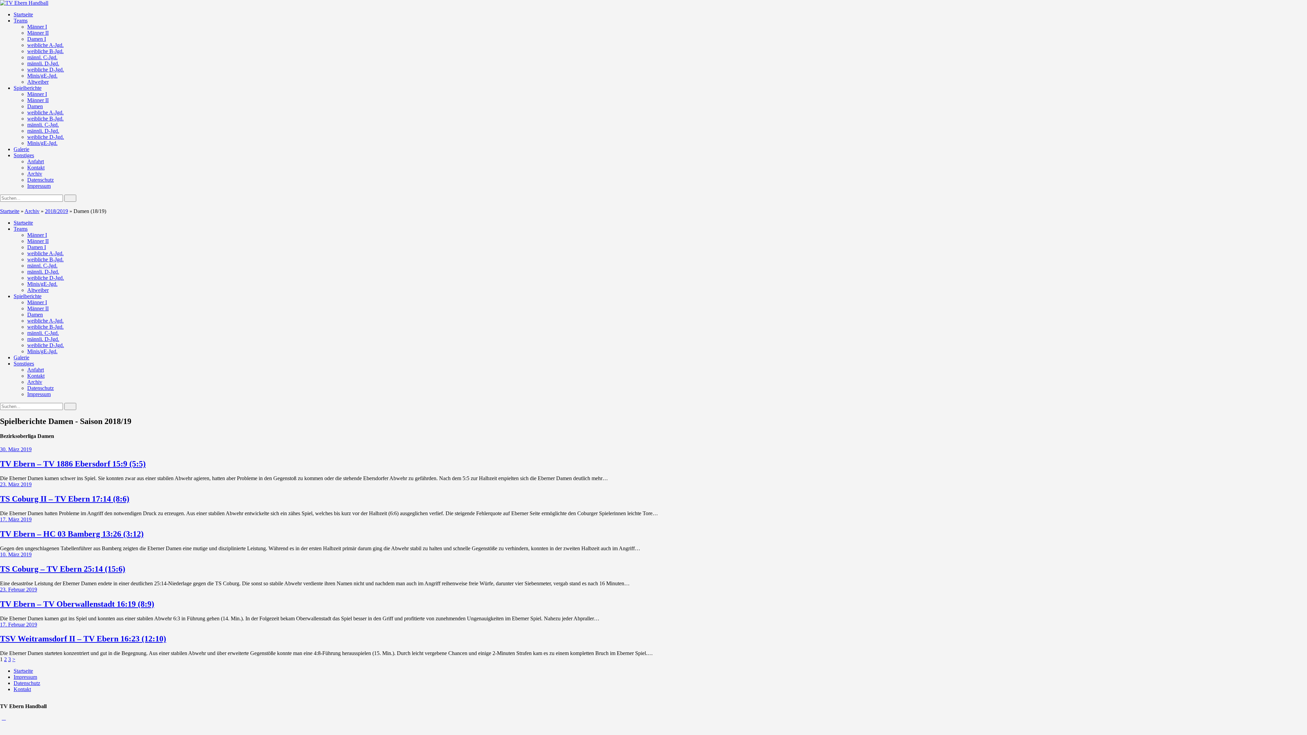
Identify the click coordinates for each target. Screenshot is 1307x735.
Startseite (9, 211)
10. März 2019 (16, 554)
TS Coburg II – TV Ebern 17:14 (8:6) (64, 498)
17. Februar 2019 (18, 624)
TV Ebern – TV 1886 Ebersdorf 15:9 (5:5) (73, 463)
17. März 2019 (16, 519)
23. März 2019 (16, 484)
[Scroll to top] (3, 718)
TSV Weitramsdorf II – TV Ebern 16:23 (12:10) (83, 638)
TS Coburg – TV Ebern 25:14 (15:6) (62, 569)
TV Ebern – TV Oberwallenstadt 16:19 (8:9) (77, 604)
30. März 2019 (16, 449)
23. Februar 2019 (18, 589)
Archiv (32, 211)
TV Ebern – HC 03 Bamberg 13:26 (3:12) (72, 533)
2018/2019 (56, 211)
